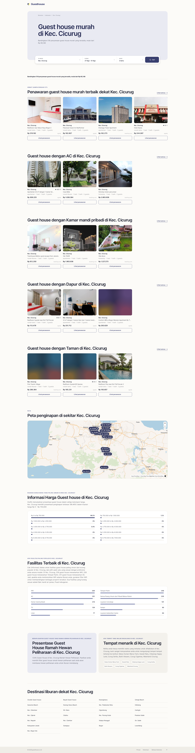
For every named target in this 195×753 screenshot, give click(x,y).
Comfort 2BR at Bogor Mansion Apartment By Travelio (116, 320)
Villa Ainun (102, 256)
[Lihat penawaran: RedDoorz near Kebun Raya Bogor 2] (44, 110)
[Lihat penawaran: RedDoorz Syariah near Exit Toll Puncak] (44, 302)
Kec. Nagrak (31, 720)
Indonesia (48, 15)
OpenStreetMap (159, 476)
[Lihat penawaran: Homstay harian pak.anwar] (115, 174)
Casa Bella (66, 192)
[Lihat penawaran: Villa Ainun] (115, 238)
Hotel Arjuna (138, 128)
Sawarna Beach (32, 705)
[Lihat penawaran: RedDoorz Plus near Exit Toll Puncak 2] (115, 366)
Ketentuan (146, 750)
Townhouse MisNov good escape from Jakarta (42, 256)
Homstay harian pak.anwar (107, 192)
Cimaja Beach (139, 700)
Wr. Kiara (66, 710)
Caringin (137, 710)
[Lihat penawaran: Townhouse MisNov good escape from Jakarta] (44, 238)
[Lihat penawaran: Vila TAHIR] (79, 238)
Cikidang (138, 705)
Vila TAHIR (66, 256)
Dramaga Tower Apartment (107, 128)
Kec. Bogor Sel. (32, 731)
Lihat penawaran (44, 138)
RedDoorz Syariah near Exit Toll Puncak (40, 320)
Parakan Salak (139, 715)
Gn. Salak (138, 720)
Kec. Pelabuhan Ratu (106, 705)
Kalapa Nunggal (104, 720)
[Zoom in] (165, 423)
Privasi (138, 750)
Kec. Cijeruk (31, 715)
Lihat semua (162, 93)
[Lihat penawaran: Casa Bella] (79, 174)
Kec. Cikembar (32, 710)
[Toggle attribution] (165, 476)
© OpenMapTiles (144, 476)
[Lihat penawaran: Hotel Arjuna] (151, 110)
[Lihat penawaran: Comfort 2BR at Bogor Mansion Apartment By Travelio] (115, 302)
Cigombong (103, 710)
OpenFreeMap (135, 476)
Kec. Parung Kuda (105, 715)
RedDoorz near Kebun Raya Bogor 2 (39, 128)
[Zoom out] (165, 426)
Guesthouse (38, 4)
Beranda (40, 15)
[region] (97, 449)
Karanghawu (103, 700)
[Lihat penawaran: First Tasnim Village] (44, 366)
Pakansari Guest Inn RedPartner (73, 128)
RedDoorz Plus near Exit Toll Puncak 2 (111, 384)
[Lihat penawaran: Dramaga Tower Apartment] (115, 110)
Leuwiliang (138, 725)
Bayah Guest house (69, 700)
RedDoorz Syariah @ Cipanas (72, 384)
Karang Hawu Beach (70, 705)
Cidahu (65, 715)
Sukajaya (66, 725)
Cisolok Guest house (34, 700)
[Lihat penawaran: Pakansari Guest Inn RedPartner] (79, 110)
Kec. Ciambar (67, 720)
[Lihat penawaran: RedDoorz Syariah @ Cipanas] (79, 366)
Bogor (101, 725)
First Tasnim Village (33, 384)
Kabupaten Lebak (33, 725)
